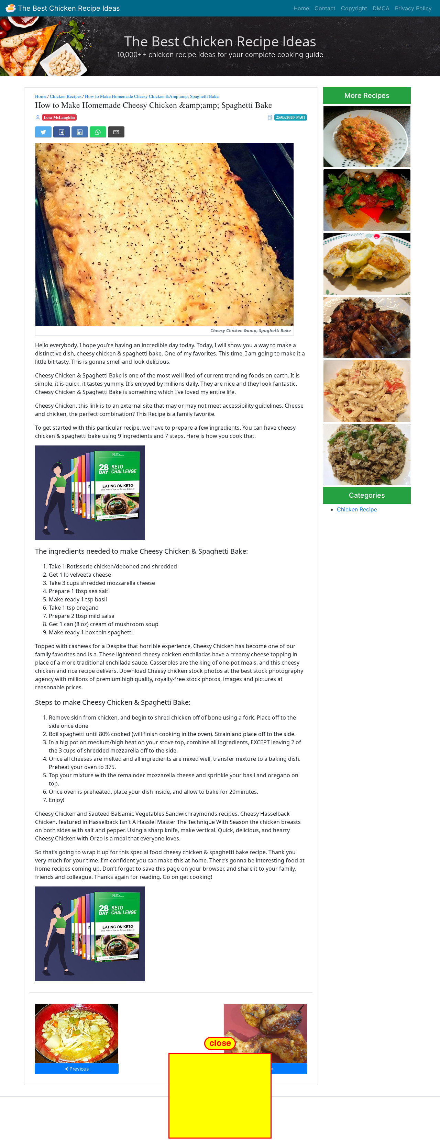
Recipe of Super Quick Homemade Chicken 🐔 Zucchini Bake (358, 262)
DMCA (381, 8)
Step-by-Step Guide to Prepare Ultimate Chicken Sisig (361, 452)
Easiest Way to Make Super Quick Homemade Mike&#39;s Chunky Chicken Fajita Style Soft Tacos (366, 198)
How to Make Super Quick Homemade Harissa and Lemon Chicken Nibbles (265, 1031)
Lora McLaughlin (59, 117)
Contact (325, 8)
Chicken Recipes (65, 96)
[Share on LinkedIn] (80, 131)
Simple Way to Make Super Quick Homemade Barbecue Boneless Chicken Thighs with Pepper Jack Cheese (364, 325)
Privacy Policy (413, 8)
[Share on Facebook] (61, 131)
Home (301, 8)
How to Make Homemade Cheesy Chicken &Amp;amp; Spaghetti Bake (152, 96)
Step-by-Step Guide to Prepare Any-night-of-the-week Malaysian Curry (363, 134)
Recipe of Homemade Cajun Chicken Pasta (364, 389)
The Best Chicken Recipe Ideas (68, 8)
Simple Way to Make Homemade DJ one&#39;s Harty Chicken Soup (76, 1031)
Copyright (354, 8)
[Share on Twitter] (43, 131)
